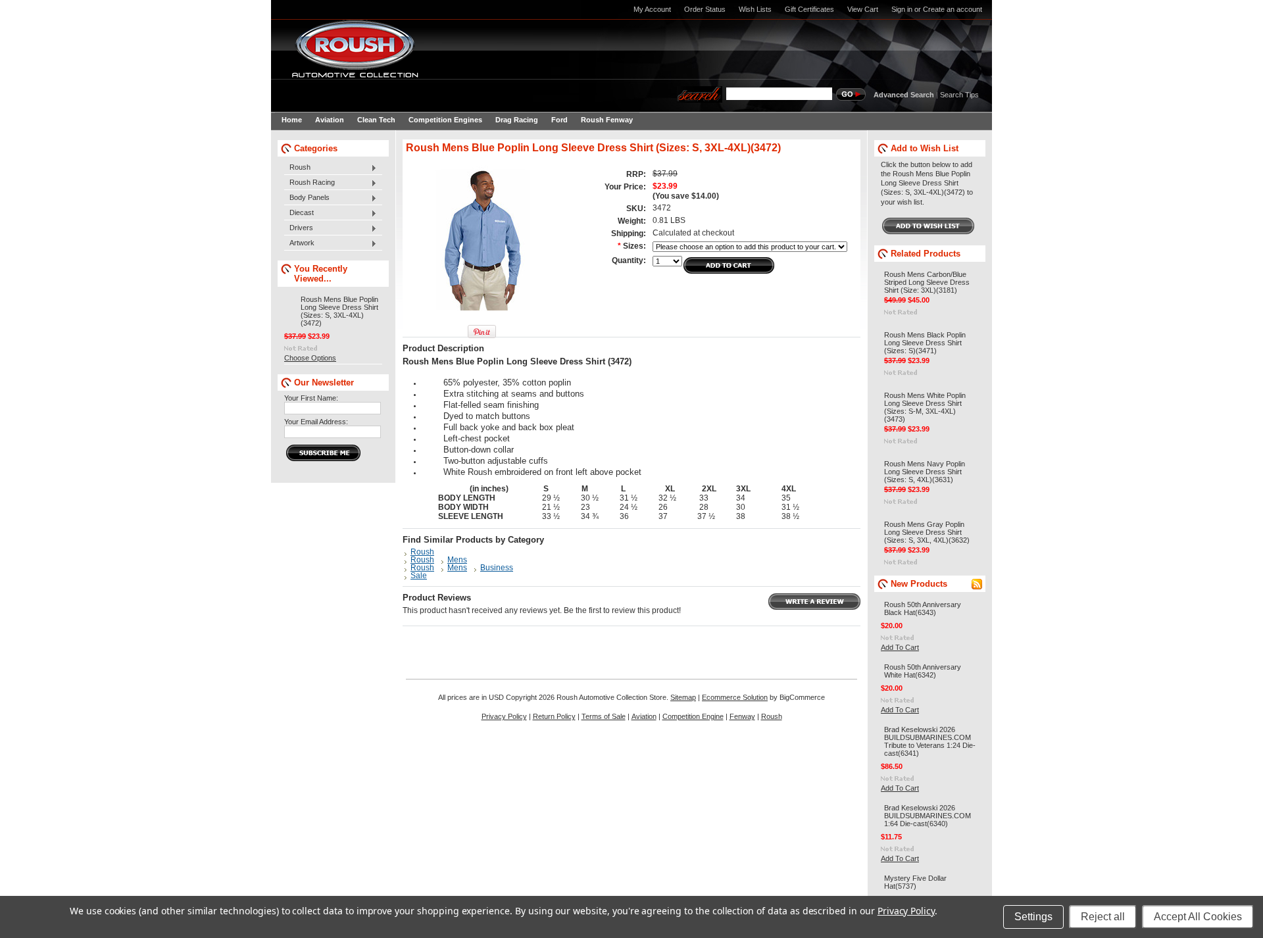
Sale (418, 576)
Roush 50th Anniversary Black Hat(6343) (922, 608)
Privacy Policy (504, 716)
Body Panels (307, 198)
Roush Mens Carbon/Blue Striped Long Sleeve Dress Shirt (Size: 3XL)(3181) (927, 282)
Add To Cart (900, 647)
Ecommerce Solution (735, 697)
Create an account (952, 9)
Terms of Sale (604, 716)
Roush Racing (309, 182)
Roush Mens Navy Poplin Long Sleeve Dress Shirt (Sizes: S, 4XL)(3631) (924, 471)
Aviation (644, 716)
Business (496, 568)
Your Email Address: (316, 422)
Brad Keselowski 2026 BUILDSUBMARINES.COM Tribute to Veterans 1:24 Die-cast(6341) (930, 741)
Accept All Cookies (1198, 916)
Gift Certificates (809, 9)
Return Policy (554, 716)
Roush (297, 167)
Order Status (705, 9)
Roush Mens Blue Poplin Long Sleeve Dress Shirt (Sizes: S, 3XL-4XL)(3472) (339, 311)
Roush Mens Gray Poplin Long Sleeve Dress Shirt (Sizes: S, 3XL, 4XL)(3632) (927, 532)
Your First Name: (311, 398)
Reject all (1103, 916)
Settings (1033, 916)
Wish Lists (755, 9)
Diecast (299, 213)
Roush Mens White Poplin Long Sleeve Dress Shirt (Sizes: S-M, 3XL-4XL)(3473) (925, 407)
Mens (457, 560)
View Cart (862, 9)
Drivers (298, 228)
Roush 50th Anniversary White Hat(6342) (922, 671)
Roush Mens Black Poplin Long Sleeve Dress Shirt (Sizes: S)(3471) (925, 343)
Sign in (901, 9)
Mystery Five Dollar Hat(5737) (915, 882)
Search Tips (959, 95)
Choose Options (310, 358)
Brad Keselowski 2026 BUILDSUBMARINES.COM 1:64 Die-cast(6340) (927, 815)
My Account (652, 9)
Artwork (299, 243)
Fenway (742, 716)
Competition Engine (693, 716)
